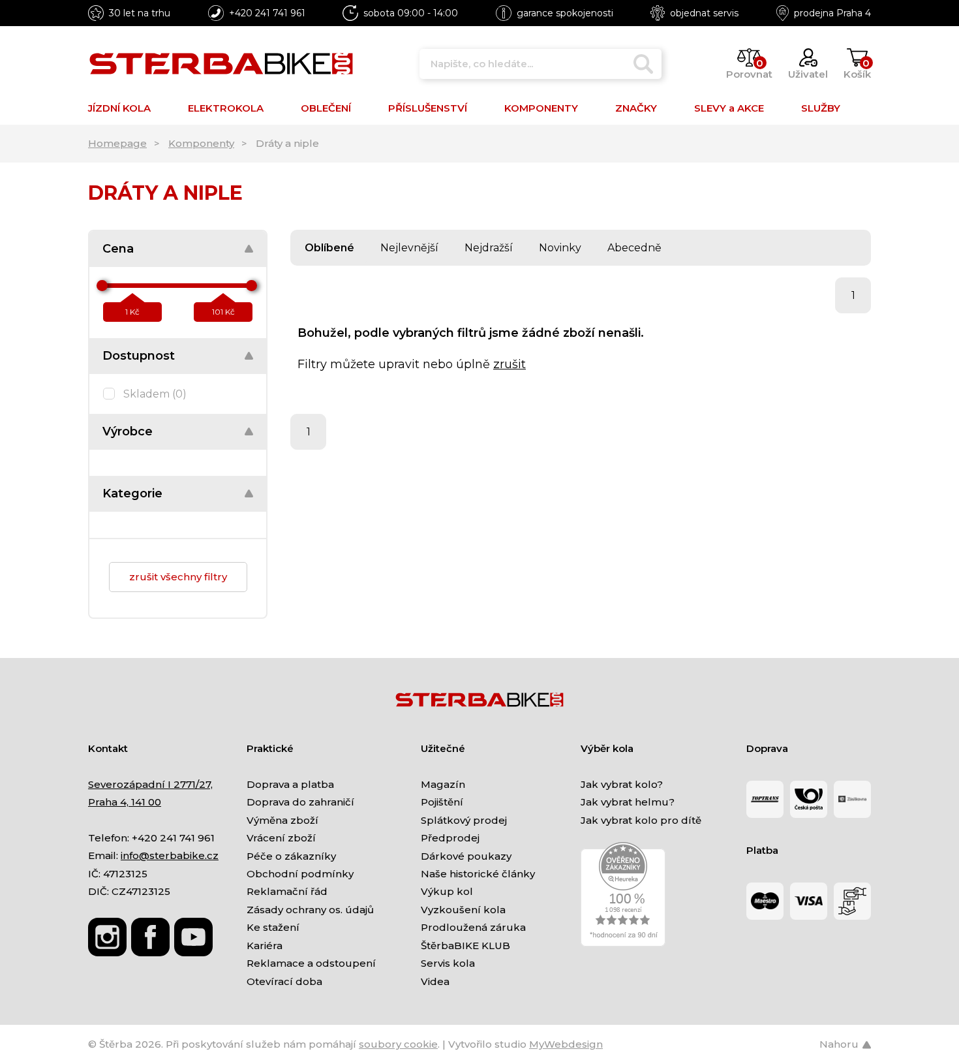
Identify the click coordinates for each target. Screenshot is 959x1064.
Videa (435, 981)
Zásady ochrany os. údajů (310, 909)
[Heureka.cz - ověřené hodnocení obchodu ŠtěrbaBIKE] (623, 893)
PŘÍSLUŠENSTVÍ (427, 108)
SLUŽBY (820, 108)
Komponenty (201, 143)
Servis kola (448, 963)
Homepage (117, 143)
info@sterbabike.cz (170, 855)
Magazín (443, 784)
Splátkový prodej (464, 820)
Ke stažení (273, 927)
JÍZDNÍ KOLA (119, 108)
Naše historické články (478, 874)
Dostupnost (138, 356)
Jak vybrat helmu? (628, 802)
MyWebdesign (566, 1044)
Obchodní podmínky (300, 874)
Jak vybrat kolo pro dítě (641, 820)
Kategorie (132, 493)
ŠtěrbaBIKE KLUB (465, 945)
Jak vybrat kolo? (622, 784)
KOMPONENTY (541, 108)
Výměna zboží (282, 820)
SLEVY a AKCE (729, 108)
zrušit (509, 364)
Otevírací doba (284, 981)
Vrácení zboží (281, 838)
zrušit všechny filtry (178, 577)
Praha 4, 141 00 (124, 802)
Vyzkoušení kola (463, 909)
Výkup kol (447, 891)
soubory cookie (398, 1044)
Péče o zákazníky (291, 856)
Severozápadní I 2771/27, (150, 784)
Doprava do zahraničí (300, 802)
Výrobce (127, 431)
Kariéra (264, 945)
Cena (118, 249)
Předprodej (450, 838)
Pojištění (442, 802)
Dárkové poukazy (466, 856)
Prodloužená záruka (473, 927)
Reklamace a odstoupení (311, 963)
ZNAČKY (636, 108)
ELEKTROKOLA (226, 108)
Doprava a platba (290, 784)
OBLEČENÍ (326, 108)
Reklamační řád (287, 891)
